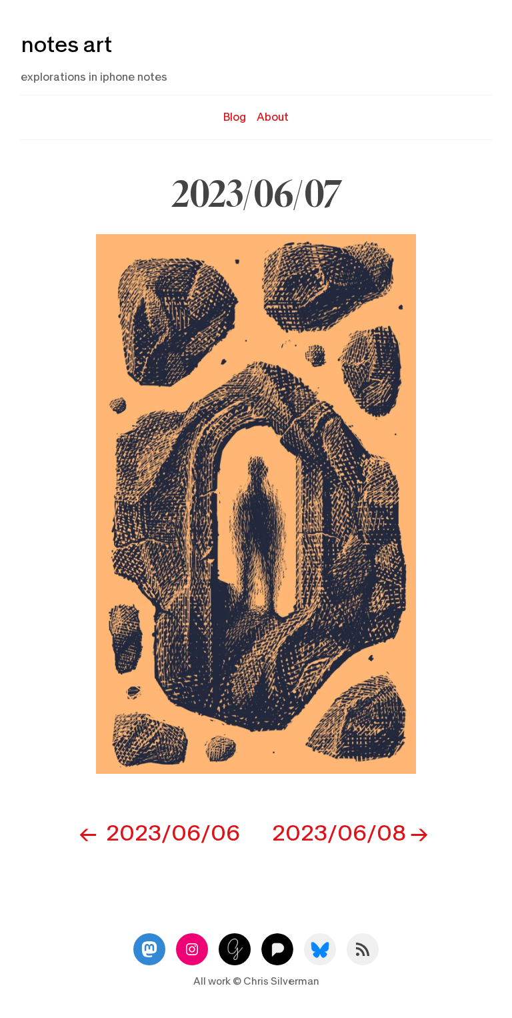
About (273, 117)
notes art (66, 45)
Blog (234, 117)
